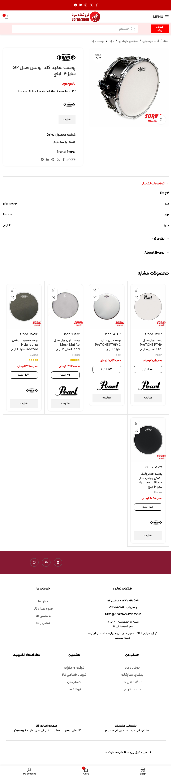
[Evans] (32, 390)
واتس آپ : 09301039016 (122, 607)
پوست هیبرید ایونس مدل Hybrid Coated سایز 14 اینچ (24, 345)
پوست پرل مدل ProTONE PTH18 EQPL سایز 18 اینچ (151, 345)
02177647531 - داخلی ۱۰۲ (122, 600)
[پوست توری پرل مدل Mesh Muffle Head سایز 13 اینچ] (65, 306)
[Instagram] (34, 562)
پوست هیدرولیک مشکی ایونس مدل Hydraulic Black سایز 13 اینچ (150, 480)
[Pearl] (149, 385)
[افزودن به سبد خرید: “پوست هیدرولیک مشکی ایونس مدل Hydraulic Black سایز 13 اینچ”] (136, 423)
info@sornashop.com (122, 614)
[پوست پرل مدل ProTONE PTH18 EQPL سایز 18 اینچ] (148, 306)
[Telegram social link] (75, 5)
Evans (71, 152)
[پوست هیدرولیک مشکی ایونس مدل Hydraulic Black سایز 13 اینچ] (148, 440)
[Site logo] (86, 16)
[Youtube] (46, 562)
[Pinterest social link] (86, 5)
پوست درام (97, 41)
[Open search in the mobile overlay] (75, 29)
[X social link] (91, 5)
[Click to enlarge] (161, 119)
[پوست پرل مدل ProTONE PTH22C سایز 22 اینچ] (106, 306)
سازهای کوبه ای (128, 41)
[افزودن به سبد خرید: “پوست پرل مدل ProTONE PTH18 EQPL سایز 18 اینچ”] (136, 290)
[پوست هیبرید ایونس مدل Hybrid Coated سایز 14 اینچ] (24, 306)
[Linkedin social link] (80, 5)
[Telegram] (58, 562)
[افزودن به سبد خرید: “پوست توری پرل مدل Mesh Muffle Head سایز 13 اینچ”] (53, 290)
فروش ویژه (159, 28)
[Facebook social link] (96, 5)
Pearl (158, 355)
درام (111, 41)
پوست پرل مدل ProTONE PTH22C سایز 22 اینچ (108, 345)
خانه (166, 41)
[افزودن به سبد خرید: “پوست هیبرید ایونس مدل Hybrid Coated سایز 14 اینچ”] (12, 290)
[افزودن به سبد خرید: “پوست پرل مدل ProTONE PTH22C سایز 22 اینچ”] (95, 290)
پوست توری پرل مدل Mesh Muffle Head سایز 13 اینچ (67, 345)
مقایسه (67, 119)
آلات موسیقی (150, 41)
